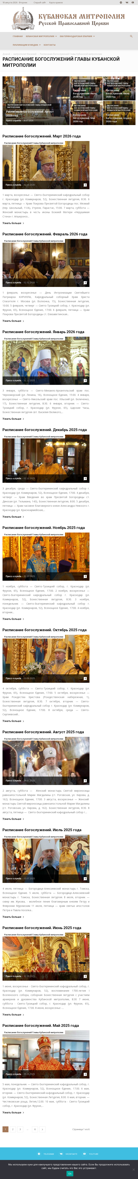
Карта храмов (56, 2)
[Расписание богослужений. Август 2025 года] (46, 761)
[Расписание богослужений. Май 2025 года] (46, 1054)
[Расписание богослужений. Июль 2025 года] (46, 859)
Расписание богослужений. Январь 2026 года (43, 332)
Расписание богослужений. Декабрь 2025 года (45, 430)
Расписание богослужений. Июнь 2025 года (42, 928)
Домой (6, 54)
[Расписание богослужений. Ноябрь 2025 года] (46, 557)
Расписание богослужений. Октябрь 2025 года (45, 630)
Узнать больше (12, 223)
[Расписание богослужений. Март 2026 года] (46, 165)
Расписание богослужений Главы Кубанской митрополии (29, 106)
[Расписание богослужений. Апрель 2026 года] (119, 113)
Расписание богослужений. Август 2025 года (43, 732)
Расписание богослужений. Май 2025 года (41, 1025)
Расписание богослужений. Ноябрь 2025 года (44, 528)
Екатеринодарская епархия (76, 36)
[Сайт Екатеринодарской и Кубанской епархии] (69, 18)
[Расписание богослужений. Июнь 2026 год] (119, 88)
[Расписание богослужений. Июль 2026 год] (86, 88)
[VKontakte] (127, 2)
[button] (131, 36)
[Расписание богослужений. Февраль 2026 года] (46, 263)
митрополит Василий (24, 54)
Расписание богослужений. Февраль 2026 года (45, 234)
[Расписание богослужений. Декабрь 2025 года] (46, 459)
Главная (18, 36)
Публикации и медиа (25, 44)
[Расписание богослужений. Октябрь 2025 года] (46, 659)
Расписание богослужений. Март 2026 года (42, 136)
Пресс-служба (13, 120)
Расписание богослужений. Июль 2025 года (42, 830)
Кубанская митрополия (40, 36)
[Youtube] (132, 2)
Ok (70, 1173)
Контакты (50, 44)
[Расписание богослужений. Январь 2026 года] (46, 361)
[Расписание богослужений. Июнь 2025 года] (46, 957)
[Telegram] (121, 2)
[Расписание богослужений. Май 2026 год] (86, 113)
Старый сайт (40, 2)
